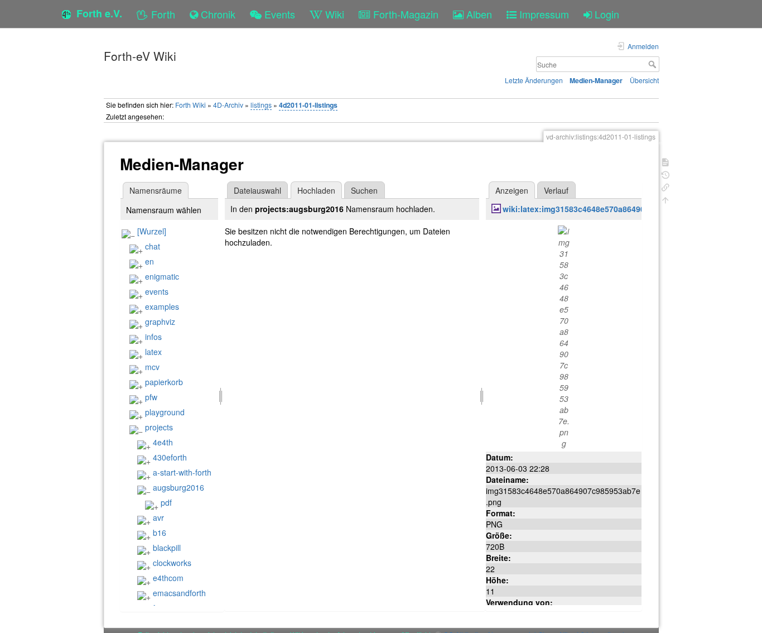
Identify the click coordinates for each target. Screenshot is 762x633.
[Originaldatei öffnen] (564, 335)
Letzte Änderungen (534, 80)
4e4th (163, 442)
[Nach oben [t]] (665, 199)
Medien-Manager (596, 80)
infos (153, 336)
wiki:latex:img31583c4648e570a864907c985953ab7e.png (609, 208)
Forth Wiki (190, 104)
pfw (151, 396)
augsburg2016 (178, 487)
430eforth (170, 457)
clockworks (172, 562)
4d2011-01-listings (308, 105)
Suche (653, 64)
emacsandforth (179, 592)
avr (158, 517)
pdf (166, 502)
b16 (159, 532)
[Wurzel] (151, 231)
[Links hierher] (665, 186)
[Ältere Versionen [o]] (665, 173)
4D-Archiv (228, 104)
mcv (152, 366)
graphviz (160, 321)
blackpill (167, 547)
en (149, 261)
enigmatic (162, 276)
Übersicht (644, 80)
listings (261, 104)
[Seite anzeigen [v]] (665, 161)
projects (159, 427)
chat (152, 246)
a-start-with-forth (182, 472)
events (156, 291)
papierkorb (164, 381)
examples (162, 306)
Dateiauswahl (257, 190)
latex (153, 351)
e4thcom (168, 577)
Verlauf (556, 190)
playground (165, 412)
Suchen (364, 190)
